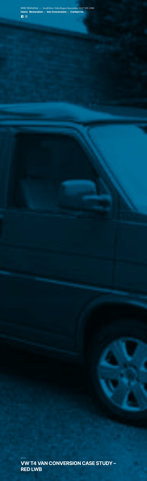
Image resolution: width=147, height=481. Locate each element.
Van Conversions (57, 11)
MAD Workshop (29, 8)
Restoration (36, 11)
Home (24, 11)
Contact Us (76, 11)
